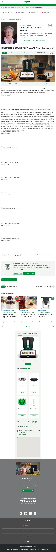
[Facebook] (20, 513)
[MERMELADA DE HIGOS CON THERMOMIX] (28, 304)
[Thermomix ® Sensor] (34, 401)
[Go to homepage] (28, 2)
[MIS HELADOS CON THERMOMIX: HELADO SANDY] (10, 304)
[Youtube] (25, 513)
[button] (53, 2)
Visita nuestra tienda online (27, 5)
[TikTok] (35, 513)
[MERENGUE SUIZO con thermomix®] (46, 304)
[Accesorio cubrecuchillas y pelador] (22, 379)
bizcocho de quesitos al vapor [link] (36, 7)
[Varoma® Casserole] (34, 379)
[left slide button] (2, 326)
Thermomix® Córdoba (9, 7)
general (27, 7)
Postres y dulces (6, 310)
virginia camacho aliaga (20, 7)
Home (2, 7)
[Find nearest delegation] (2, 2)
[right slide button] (53, 326)
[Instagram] (30, 513)
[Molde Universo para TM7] (22, 401)
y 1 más (12, 310)
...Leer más (49, 37)
